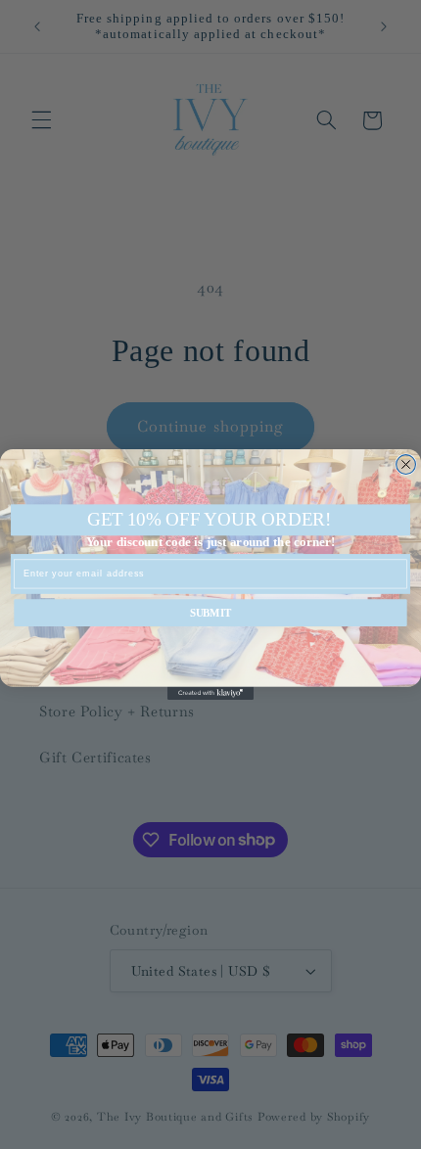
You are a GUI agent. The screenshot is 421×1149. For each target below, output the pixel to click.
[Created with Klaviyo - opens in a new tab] (210, 693)
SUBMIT (211, 613)
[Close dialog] (406, 465)
